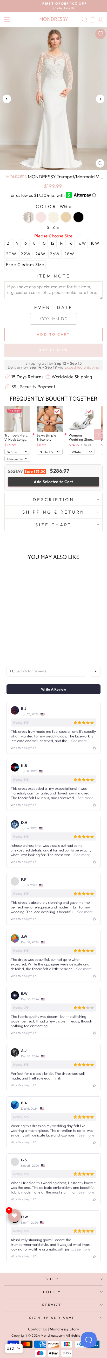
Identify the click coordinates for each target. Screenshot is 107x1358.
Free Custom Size (25, 264)
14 (61, 243)
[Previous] (7, 98)
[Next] (100, 98)
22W (26, 253)
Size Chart (53, 524)
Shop (52, 1279)
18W (95, 243)
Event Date (53, 307)
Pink (41, 217)
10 (43, 243)
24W (40, 253)
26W (55, 253)
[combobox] (95, 671)
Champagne (66, 217)
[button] (23, 635)
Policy (52, 1292)
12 (53, 243)
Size (54, 227)
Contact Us (37, 1329)
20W (11, 253)
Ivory (53, 217)
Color (53, 206)
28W (69, 253)
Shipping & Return (53, 512)
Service (52, 1305)
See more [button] (78, 740)
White (28, 217)
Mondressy (53, 19)
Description (53, 499)
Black (78, 217)
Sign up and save (52, 1318)
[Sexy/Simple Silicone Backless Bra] (50, 419)
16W (81, 243)
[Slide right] (98, 434)
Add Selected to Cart (53, 481)
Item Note (54, 276)
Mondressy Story (64, 1329)
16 (70, 243)
